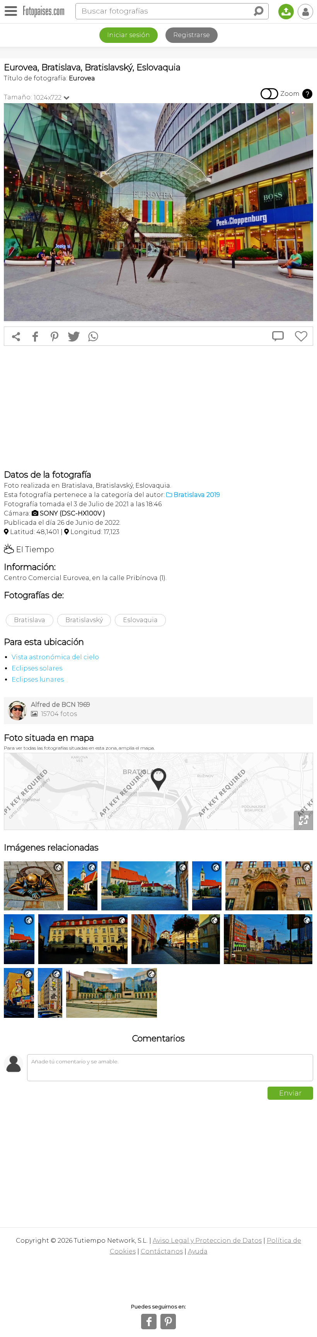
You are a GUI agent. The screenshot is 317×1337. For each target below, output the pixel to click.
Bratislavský (84, 620)
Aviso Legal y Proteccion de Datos (207, 1240)
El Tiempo (29, 549)
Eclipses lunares (38, 679)
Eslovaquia (140, 620)
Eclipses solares (37, 668)
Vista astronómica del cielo (55, 657)
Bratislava (29, 620)
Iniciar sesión (128, 35)
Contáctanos (162, 1251)
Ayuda (198, 1251)
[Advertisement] (158, 408)
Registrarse (191, 35)
